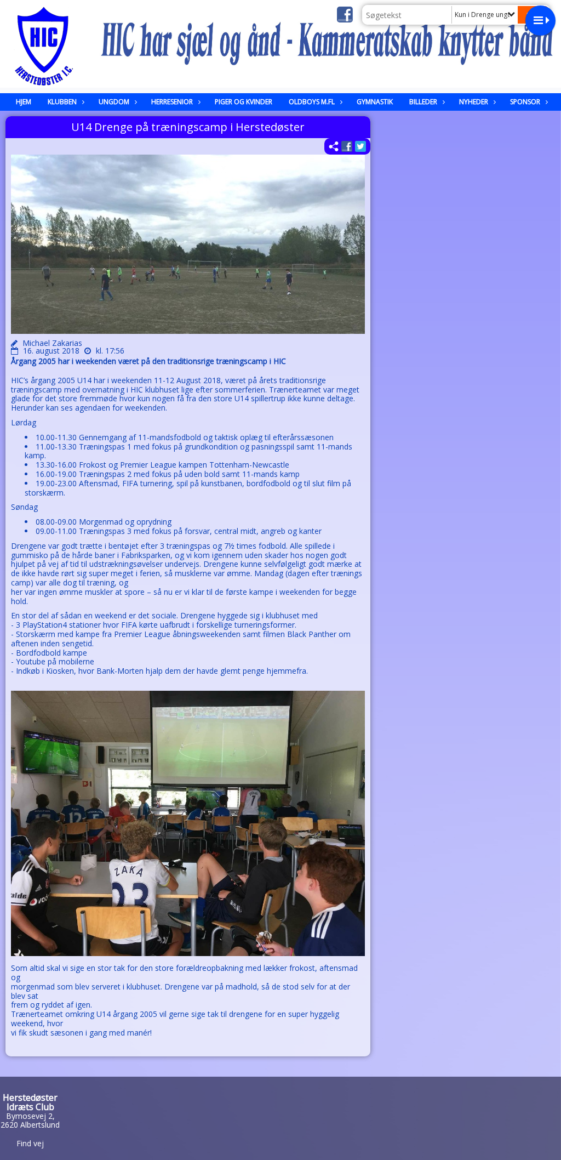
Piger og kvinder (243, 101)
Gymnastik (375, 101)
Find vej (30, 1143)
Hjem (23, 101)
